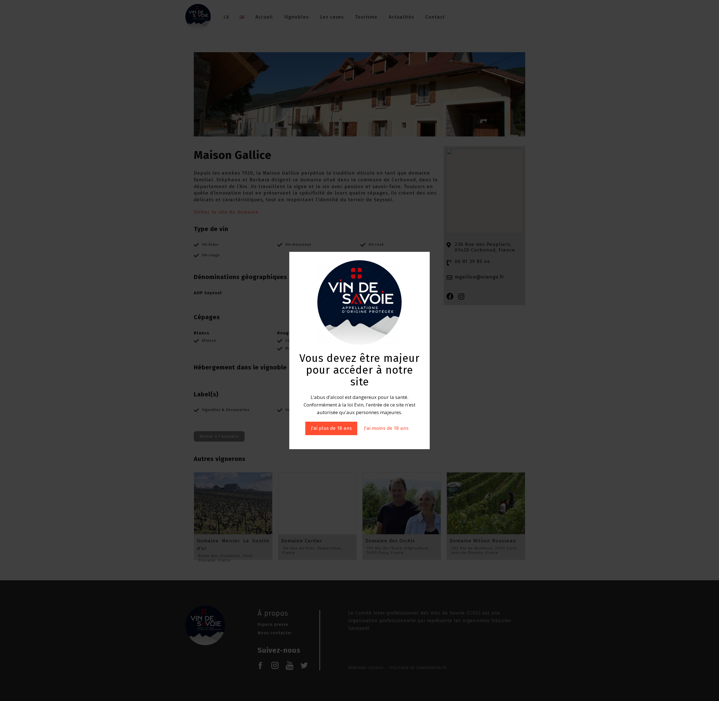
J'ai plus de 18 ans (331, 428)
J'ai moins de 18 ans (386, 428)
